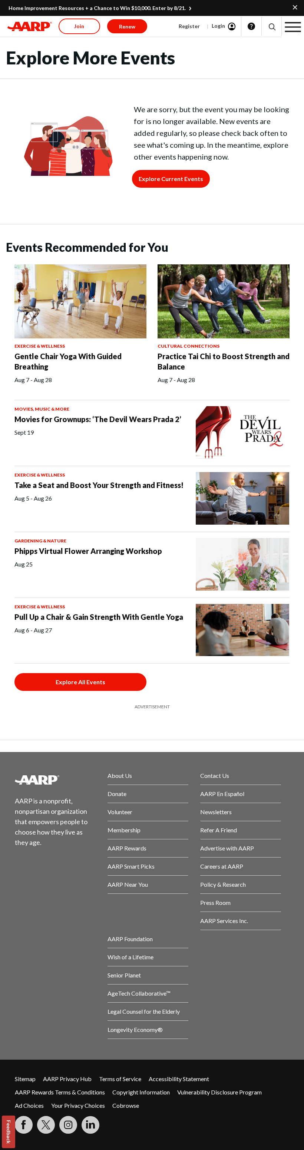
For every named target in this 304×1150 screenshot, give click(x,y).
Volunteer (120, 811)
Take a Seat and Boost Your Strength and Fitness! (99, 485)
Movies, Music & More (41, 409)
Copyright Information (141, 1092)
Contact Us (214, 775)
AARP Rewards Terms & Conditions (60, 1092)
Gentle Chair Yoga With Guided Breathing (68, 361)
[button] (271, 26)
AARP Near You (128, 884)
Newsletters (216, 811)
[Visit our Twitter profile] (46, 1125)
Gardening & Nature (40, 541)
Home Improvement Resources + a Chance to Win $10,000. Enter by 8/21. (97, 8)
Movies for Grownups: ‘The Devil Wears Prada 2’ (97, 419)
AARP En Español (222, 793)
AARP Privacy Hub (67, 1078)
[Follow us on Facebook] (24, 1125)
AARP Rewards (127, 848)
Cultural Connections (188, 346)
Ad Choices (29, 1105)
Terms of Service (120, 1078)
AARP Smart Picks (131, 866)
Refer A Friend (218, 829)
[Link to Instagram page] (68, 1125)
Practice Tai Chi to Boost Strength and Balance (224, 361)
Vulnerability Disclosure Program (219, 1092)
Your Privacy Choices (78, 1105)
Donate (117, 793)
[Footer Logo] (55, 779)
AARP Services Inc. (224, 920)
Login (218, 26)
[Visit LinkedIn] (90, 1125)
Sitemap (25, 1078)
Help (251, 26)
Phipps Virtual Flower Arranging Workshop (88, 550)
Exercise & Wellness (39, 346)
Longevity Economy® (135, 1029)
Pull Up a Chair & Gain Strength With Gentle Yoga (98, 616)
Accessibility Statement (179, 1078)
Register (189, 26)
